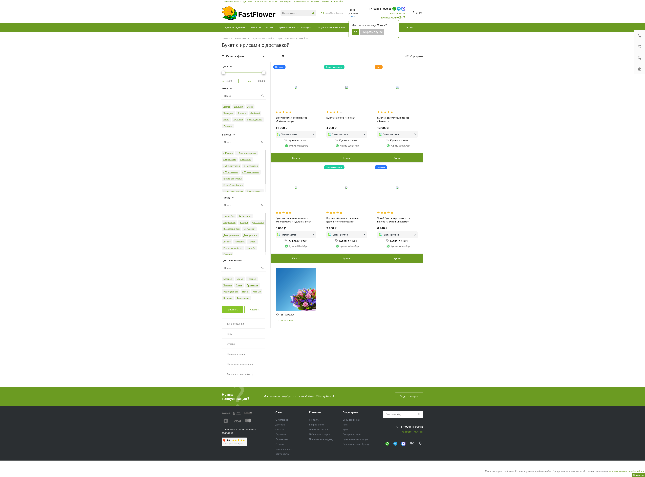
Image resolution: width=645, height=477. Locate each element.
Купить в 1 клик (298, 140)
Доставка (280, 424)
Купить (296, 158)
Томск (352, 16)
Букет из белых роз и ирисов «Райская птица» (291, 119)
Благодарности (283, 448)
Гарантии (280, 434)
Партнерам (281, 439)
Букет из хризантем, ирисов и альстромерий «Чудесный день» (294, 219)
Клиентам (315, 412)
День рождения (351, 419)
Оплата (279, 429)
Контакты (314, 419)
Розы (345, 424)
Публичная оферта (319, 434)
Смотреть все (285, 320)
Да (355, 32)
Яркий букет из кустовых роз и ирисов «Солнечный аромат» (393, 219)
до (249, 81)
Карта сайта (282, 453)
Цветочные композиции (356, 439)
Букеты (346, 429)
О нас (278, 412)
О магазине (281, 419)
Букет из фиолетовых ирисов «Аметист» (393, 119)
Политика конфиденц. (321, 439)
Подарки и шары (352, 434)
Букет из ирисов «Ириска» (340, 117)
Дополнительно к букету (356, 444)
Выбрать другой (372, 32)
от (223, 81)
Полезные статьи (318, 429)
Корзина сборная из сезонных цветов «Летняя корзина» (342, 219)
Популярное (350, 412)
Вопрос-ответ (316, 424)
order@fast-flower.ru (334, 13)
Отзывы (279, 444)
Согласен (638, 474)
